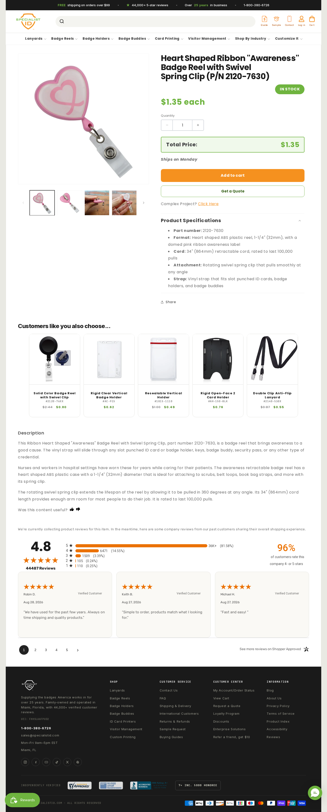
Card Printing (167, 39)
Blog (270, 690)
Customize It (287, 39)
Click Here (208, 204)
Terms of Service (281, 713)
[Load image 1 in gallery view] (42, 202)
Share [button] (171, 302)
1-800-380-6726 (257, 5)
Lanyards (33, 39)
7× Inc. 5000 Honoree (198, 785)
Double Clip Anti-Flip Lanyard (272, 395)
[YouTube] (46, 762)
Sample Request (173, 729)
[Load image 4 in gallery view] (124, 202)
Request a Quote (227, 706)
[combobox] (155, 21)
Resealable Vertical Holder (163, 395)
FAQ (163, 698)
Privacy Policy (278, 706)
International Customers (179, 713)
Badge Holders (96, 39)
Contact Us (169, 690)
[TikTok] (57, 762)
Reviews (273, 737)
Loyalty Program (226, 713)
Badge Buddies (132, 39)
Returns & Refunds (175, 721)
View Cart (221, 698)
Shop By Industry (250, 39)
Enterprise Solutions (229, 729)
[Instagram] (25, 762)
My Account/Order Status (234, 690)
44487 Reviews (44, 568)
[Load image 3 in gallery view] (97, 202)
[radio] (163, 545)
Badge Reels (62, 39)
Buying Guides (171, 737)
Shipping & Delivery (175, 706)
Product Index (278, 721)
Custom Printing (123, 737)
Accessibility (277, 729)
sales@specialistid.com (40, 735)
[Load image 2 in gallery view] (69, 202)
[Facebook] (36, 762)
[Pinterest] (78, 762)
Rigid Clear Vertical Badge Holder (109, 395)
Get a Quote (232, 191)
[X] (67, 762)
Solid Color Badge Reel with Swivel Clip (54, 395)
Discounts (221, 721)
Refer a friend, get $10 (231, 737)
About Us (274, 698)
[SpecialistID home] (60, 685)
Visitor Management (207, 39)
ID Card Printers (123, 721)
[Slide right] (143, 203)
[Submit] (61, 21)
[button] (315, 793)
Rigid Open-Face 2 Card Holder (218, 395)
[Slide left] (23, 203)
